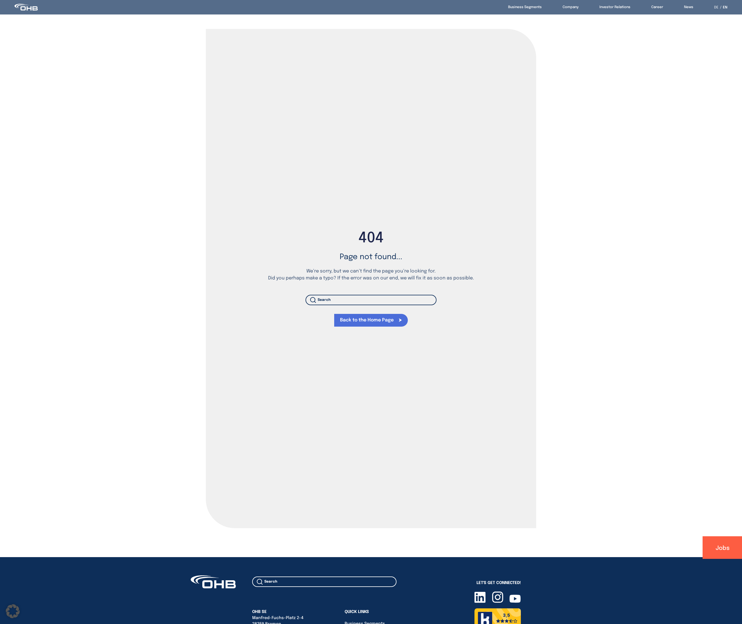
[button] (13, 611)
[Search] (314, 300)
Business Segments (525, 7)
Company (571, 7)
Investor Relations (614, 7)
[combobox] (371, 300)
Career (657, 7)
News (688, 7)
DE (716, 7)
